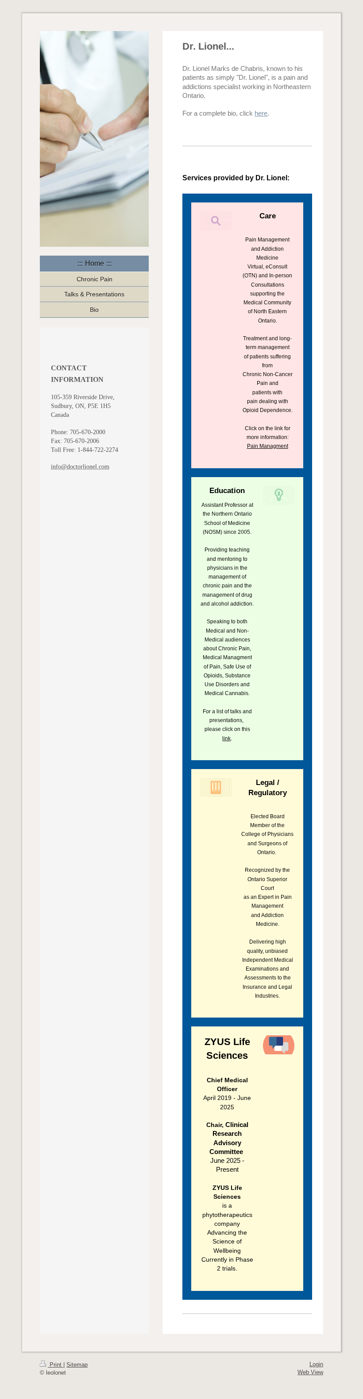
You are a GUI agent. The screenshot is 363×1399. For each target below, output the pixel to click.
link (226, 738)
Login (316, 1364)
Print (55, 1364)
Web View (310, 1372)
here (261, 113)
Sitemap (77, 1364)
